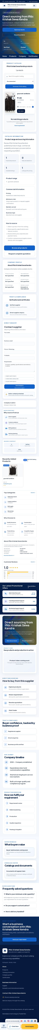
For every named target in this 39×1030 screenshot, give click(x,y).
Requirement (8, 361)
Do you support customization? (18, 906)
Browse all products (19, 248)
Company (22, 56)
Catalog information (8, 972)
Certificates (33, 56)
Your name (7, 332)
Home (4, 56)
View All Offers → (31, 586)
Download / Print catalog (19, 86)
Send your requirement (19, 939)
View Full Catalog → (31, 460)
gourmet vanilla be (23, 94)
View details (21, 111)
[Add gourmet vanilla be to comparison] (13, 98)
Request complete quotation (19, 254)
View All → (33, 492)
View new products (12, 640)
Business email (8, 341)
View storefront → (29, 106)
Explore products (19, 30)
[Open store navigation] (35, 6)
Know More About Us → (9, 555)
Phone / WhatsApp (9, 349)
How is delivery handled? (15, 912)
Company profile (7, 975)
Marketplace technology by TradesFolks (14, 1014)
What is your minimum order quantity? (20, 894)
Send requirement (19, 125)
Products (12, 56)
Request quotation (19, 35)
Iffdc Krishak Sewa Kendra (23, 106)
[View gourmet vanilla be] (10, 102)
